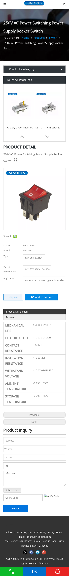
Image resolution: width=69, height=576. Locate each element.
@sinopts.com (43, 536)
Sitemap (43, 563)
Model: (7, 245)
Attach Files (12, 490)
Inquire (13, 297)
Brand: (6, 250)
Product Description (17, 311)
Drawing (10, 317)
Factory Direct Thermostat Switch (20, 127)
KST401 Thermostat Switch (48, 127)
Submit (16, 508)
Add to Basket (44, 297)
